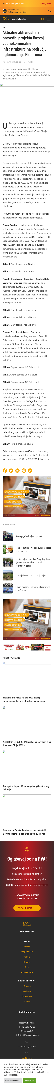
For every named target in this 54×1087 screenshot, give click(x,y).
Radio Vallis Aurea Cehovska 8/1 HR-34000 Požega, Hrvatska (27, 1028)
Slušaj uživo (45, 3)
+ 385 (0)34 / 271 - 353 (27, 898)
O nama (27, 986)
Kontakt (27, 1001)
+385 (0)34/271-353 (27, 1046)
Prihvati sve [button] (29, 1080)
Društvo (27, 961)
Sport (27, 967)
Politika (27, 946)
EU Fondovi (27, 996)
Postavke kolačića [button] (12, 1080)
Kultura (27, 956)
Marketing (27, 991)
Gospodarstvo (27, 951)
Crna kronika (27, 972)
